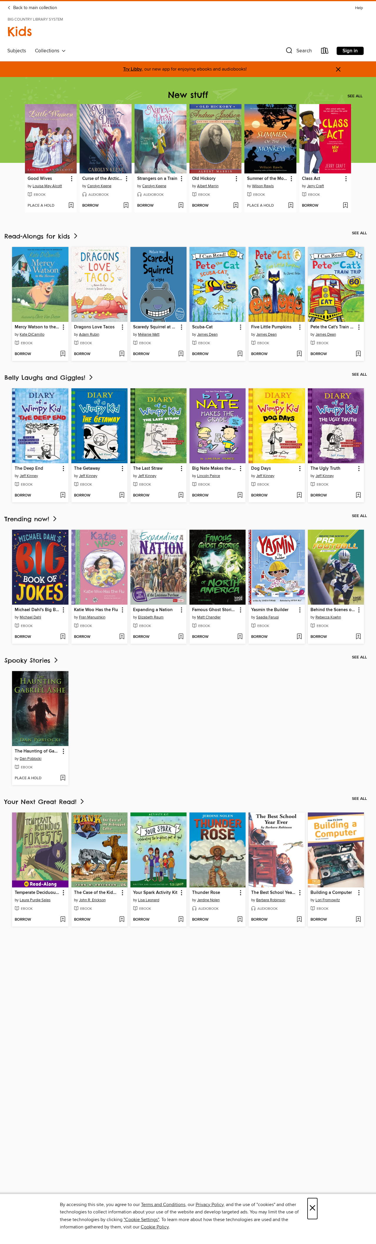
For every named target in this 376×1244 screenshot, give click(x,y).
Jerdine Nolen (208, 900)
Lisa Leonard (148, 900)
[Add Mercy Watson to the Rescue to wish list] (62, 354)
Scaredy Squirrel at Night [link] (155, 327)
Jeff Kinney (29, 476)
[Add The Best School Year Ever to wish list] (299, 920)
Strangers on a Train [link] (157, 178)
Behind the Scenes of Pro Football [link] (333, 610)
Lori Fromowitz (327, 900)
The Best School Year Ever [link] (273, 892)
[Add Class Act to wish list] (345, 206)
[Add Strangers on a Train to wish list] (180, 206)
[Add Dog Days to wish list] (299, 495)
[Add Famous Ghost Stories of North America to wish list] (240, 637)
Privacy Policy (210, 1205)
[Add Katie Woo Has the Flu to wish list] (121, 637)
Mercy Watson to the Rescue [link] (37, 327)
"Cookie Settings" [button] (141, 1220)
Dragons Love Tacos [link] (94, 327)
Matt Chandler (209, 617)
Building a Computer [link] (331, 892)
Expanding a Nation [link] (153, 610)
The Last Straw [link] (147, 468)
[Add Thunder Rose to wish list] (240, 920)
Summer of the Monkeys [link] (267, 178)
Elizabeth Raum (151, 617)
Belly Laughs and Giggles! (46, 378)
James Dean (207, 334)
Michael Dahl (30, 617)
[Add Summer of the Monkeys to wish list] (290, 206)
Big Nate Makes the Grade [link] (214, 468)
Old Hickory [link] (204, 178)
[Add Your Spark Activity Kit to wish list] (180, 920)
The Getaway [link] (87, 468)
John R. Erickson (92, 900)
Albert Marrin (208, 186)
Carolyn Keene (99, 186)
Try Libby (132, 69)
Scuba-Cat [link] (202, 327)
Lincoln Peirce (208, 476)
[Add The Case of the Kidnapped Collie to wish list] (121, 920)
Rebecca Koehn (328, 617)
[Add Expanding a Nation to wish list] (180, 637)
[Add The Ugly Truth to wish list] (358, 495)
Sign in (350, 51)
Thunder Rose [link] (206, 892)
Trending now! (28, 519)
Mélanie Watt (149, 334)
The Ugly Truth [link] (325, 468)
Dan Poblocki (30, 758)
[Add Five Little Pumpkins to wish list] (299, 354)
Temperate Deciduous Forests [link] (37, 892)
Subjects (16, 51)
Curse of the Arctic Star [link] (102, 178)
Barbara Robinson (270, 900)
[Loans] (325, 52)
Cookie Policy (155, 1227)
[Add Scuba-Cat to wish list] (240, 354)
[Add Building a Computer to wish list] (358, 920)
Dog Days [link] (261, 468)
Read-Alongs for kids (38, 236)
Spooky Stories (28, 660)
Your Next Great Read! (41, 802)
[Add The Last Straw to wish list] (180, 495)
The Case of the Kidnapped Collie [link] (96, 892)
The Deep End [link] (29, 468)
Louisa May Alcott (47, 186)
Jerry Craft (315, 186)
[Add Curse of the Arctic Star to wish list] (126, 206)
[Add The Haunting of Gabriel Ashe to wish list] (62, 778)
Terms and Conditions (163, 1205)
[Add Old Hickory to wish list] (235, 206)
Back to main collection (34, 8)
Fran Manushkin (92, 617)
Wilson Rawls (263, 186)
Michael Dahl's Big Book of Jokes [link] (37, 610)
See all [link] (355, 96)
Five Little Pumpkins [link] (271, 327)
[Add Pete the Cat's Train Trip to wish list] (358, 354)
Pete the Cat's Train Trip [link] (333, 327)
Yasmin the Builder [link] (269, 610)
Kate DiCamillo (32, 334)
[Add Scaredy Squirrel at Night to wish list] (180, 354)
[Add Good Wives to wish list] (71, 206)
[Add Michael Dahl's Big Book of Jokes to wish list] (62, 637)
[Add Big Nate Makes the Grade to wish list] (240, 495)
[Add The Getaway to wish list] (121, 495)
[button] (298, 52)
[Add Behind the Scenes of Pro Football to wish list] (358, 637)
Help (359, 8)
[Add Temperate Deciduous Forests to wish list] (62, 920)
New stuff (188, 95)
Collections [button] (48, 51)
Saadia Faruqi (267, 617)
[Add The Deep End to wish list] (62, 495)
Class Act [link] (311, 178)
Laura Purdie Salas (35, 900)
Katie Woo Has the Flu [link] (96, 610)
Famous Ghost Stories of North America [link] (214, 610)
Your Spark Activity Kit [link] (155, 892)
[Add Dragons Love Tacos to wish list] (121, 354)
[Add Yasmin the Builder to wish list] (299, 637)
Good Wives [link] (40, 178)
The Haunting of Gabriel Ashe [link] (37, 751)
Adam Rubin (89, 334)
